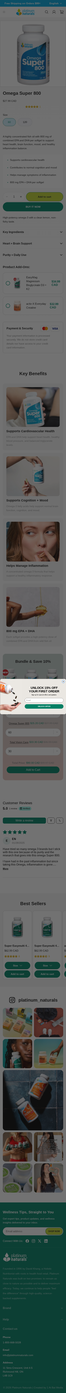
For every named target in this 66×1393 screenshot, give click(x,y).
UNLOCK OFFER (44, 706)
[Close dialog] (63, 681)
